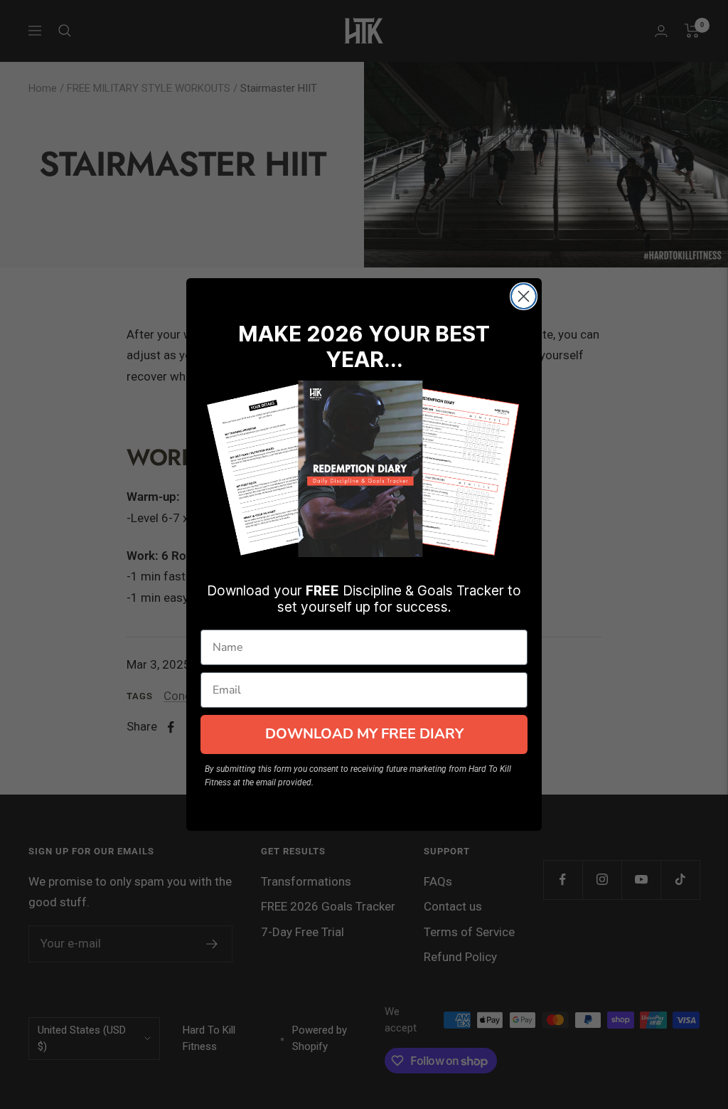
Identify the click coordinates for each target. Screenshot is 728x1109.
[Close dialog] (523, 296)
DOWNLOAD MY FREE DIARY (364, 733)
